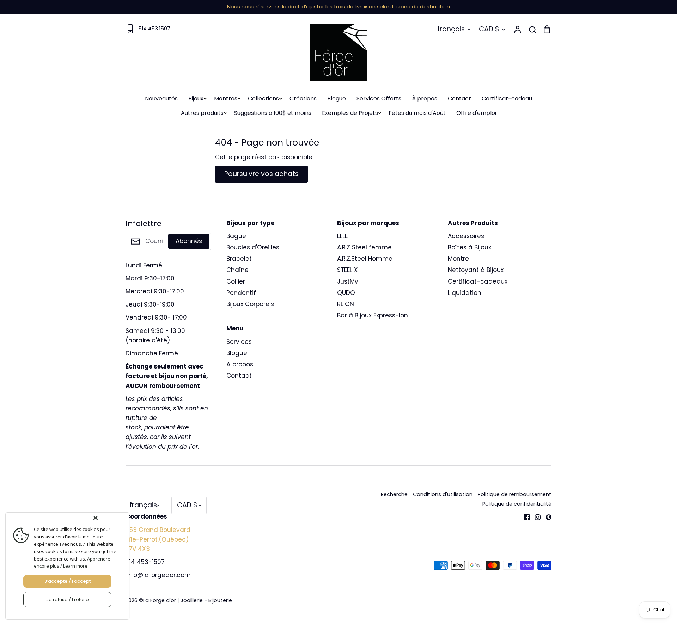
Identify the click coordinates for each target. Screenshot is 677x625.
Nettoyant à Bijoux (476, 270)
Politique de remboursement (514, 494)
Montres (225, 98)
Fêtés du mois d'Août (417, 113)
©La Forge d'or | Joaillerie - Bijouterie (185, 600)
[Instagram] (535, 516)
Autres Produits (473, 223)
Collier (235, 281)
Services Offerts (378, 98)
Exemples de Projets (350, 113)
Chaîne (237, 270)
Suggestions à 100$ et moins (272, 113)
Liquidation (464, 293)
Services (239, 342)
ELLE (342, 236)
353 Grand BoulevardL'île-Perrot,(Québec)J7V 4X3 (158, 539)
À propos (424, 98)
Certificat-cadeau (507, 98)
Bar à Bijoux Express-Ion (372, 315)
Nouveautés (161, 98)
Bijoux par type (250, 223)
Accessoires (466, 236)
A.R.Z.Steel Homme (364, 258)
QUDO (346, 293)
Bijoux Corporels (250, 304)
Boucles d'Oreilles (252, 247)
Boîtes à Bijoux (469, 247)
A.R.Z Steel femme (364, 247)
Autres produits (202, 113)
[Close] (109, 517)
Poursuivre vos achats (261, 174)
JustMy (347, 281)
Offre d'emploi (476, 113)
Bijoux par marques (368, 223)
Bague (236, 236)
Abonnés (189, 241)
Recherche (394, 494)
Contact (459, 98)
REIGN (345, 304)
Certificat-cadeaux (477, 281)
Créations (303, 98)
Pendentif (241, 293)
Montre (458, 258)
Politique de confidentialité (516, 503)
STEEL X (347, 270)
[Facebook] (524, 516)
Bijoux (195, 98)
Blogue (336, 98)
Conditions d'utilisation (442, 494)
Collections (263, 98)
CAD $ (489, 29)
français (451, 29)
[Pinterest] (546, 516)
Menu (235, 328)
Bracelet (239, 258)
